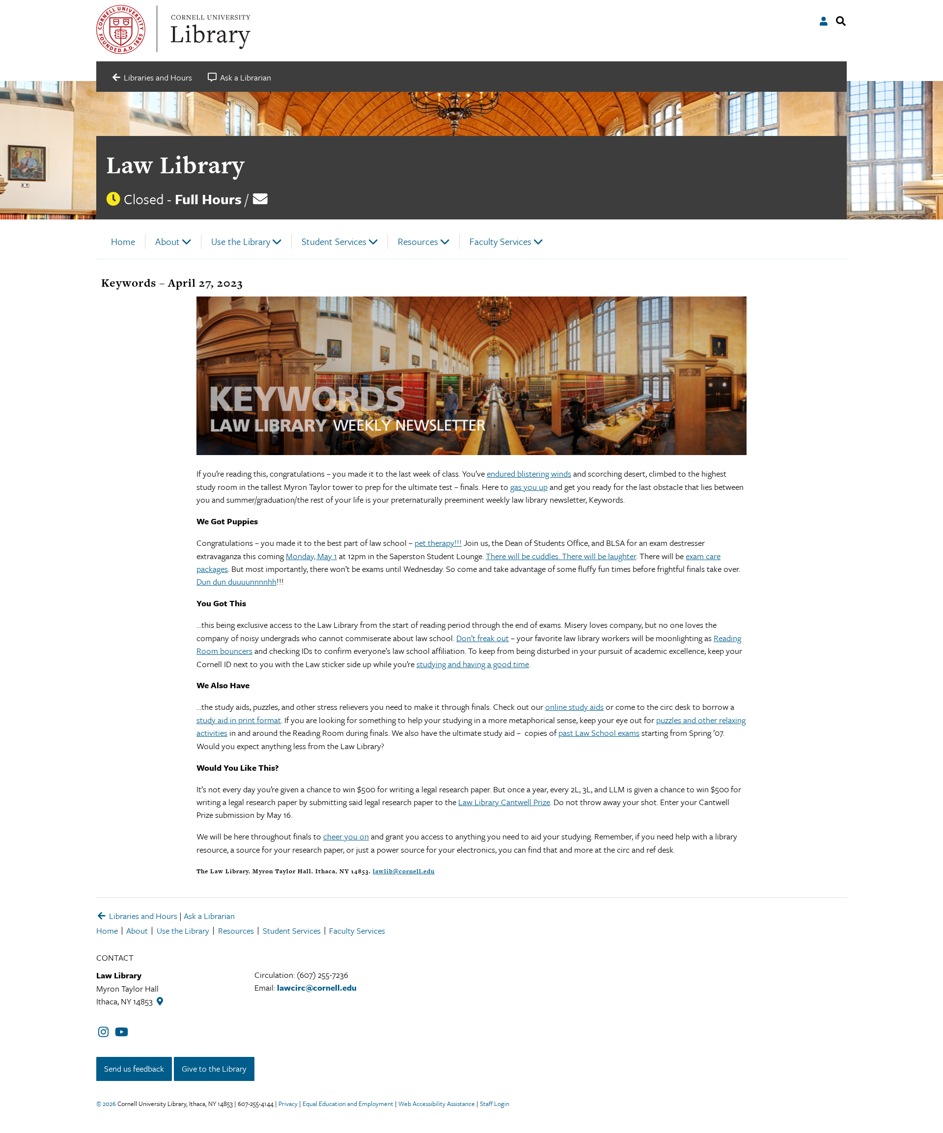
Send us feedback (134, 1068)
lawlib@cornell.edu (404, 871)
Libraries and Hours (142, 916)
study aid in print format (238, 720)
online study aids (574, 707)
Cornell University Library (209, 29)
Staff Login (494, 1103)
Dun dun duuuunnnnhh (236, 581)
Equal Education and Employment (348, 1103)
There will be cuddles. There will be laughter (561, 556)
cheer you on (346, 836)
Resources (418, 241)
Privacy (288, 1103)
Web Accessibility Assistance (436, 1103)
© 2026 (106, 1103)
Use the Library (240, 241)
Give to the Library (214, 1068)
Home (123, 241)
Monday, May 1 (311, 556)
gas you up (529, 487)
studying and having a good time (472, 664)
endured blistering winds (529, 473)
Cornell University (120, 29)
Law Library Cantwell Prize (504, 802)
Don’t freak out (482, 638)
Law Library (175, 165)
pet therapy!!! (438, 543)
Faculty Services (500, 241)
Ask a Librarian (209, 916)
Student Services (334, 241)
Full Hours (208, 199)
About (167, 241)
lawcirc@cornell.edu (317, 987)
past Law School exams (598, 733)
